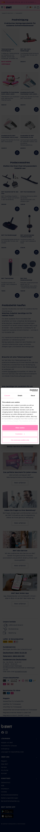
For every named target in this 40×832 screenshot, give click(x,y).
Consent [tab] (7, 395)
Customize (18, 434)
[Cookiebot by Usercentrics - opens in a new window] (30, 390)
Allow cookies (20, 428)
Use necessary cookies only (20, 440)
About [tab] (33, 395)
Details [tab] (20, 395)
